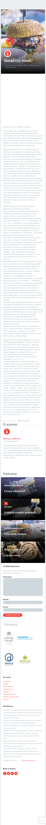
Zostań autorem (8, 686)
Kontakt (5, 684)
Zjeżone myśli (12, 67)
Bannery (6, 699)
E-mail (6, 607)
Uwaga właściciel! (14, 491)
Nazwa (6, 599)
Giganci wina (12, 555)
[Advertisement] (23, 98)
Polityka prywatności (9, 694)
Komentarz (8, 577)
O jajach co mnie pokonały (20, 512)
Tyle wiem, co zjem (15, 534)
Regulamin (6, 692)
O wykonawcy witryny (28, 760)
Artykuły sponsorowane (11, 697)
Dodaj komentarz (34, 65)
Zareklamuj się (8, 689)
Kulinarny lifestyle (9, 65)
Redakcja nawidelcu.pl (11, 439)
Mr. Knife (7, 507)
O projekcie (7, 681)
